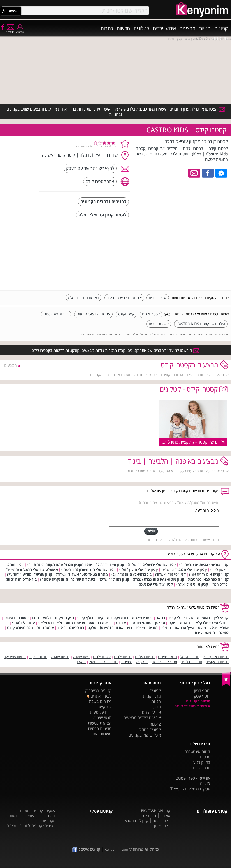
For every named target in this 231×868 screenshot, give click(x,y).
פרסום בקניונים (198, 701)
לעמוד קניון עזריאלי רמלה (102, 215)
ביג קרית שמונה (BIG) (78, 579)
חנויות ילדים (123, 656)
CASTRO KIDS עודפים (93, 314)
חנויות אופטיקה (15, 656)
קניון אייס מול (197, 584)
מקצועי (201, 38)
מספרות (126, 661)
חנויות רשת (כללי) (216, 656)
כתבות (107, 28)
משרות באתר (100, 734)
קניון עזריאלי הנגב (192, 569)
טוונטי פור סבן (140, 622)
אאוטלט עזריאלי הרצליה (39, 569)
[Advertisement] (195, 255)
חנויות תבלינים (191, 661)
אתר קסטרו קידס (100, 181)
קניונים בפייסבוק (98, 690)
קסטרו (24, 617)
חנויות (205, 28)
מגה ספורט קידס (20, 627)
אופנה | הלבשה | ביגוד (124, 297)
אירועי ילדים (164, 28)
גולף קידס (85, 617)
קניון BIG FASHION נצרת (164, 579)
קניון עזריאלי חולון (143, 569)
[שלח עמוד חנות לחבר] (194, 172)
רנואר (160, 617)
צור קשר (104, 706)
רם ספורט (76, 627)
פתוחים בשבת (100, 701)
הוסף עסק (202, 696)
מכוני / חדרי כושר (164, 661)
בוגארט (9, 617)
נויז (129, 627)
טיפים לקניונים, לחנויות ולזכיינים (30, 825)
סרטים (205, 757)
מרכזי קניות (152, 696)
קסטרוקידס (126, 314)
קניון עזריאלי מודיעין (36, 574)
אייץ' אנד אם (184, 627)
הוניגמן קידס (205, 632)
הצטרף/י (10, 31)
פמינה (224, 632)
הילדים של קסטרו (56, 314)
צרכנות (155, 724)
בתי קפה (142, 661)
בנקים (81, 661)
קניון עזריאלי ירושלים (159, 564)
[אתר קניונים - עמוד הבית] (226, 684)
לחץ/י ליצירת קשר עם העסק (90, 168)
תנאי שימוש (102, 717)
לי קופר (174, 617)
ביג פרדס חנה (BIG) (21, 579)
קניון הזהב (15, 564)
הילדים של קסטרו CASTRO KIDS (201, 323)
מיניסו (166, 627)
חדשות (123, 28)
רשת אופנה (81, 656)
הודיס (153, 627)
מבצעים (187, 28)
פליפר (140, 627)
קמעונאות (31, 815)
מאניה (185, 622)
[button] (10, 11)
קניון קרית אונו (217, 574)
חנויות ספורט (167, 656)
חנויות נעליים (145, 656)
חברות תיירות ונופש (103, 661)
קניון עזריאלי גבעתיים (212, 564)
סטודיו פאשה (142, 617)
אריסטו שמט (75, 622)
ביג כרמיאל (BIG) (138, 574)
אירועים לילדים (149, 717)
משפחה (220, 38)
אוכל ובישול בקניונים (144, 735)
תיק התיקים (64, 617)
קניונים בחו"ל (150, 729)
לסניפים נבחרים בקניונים (103, 201)
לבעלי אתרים (100, 696)
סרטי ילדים (201, 767)
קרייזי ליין (221, 617)
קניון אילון (116, 564)
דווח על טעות (100, 712)
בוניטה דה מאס (101, 622)
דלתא (47, 617)
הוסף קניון (202, 690)
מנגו (35, 617)
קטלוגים (141, 28)
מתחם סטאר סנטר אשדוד (88, 574)
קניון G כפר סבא (216, 579)
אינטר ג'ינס (45, 627)
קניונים (221, 28)
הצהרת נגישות (99, 723)
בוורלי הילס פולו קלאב (211, 622)
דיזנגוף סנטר (147, 815)
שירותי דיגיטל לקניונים (192, 706)
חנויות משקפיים (217, 661)
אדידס (121, 622)
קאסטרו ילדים (159, 323)
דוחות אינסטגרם (197, 751)
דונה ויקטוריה (117, 617)
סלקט (92, 627)
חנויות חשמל (189, 656)
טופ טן (160, 622)
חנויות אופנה (60, 656)
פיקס (202, 627)
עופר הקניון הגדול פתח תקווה (68, 564)
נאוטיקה (203, 617)
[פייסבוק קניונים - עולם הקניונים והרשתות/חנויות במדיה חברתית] (2, 26)
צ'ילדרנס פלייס (50, 622)
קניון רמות (121, 579)
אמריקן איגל (219, 627)
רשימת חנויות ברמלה (83, 297)
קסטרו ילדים (151, 314)
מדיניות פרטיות (99, 728)
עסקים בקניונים (44, 810)
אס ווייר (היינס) (111, 627)
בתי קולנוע (201, 762)
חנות (157, 706)
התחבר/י (20, 31)
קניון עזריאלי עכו (160, 584)
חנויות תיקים (38, 656)
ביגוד (61, 627)
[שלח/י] (151, 531)
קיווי (100, 617)
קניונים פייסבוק (88, 849)
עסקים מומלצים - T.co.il (190, 789)
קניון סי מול (177, 574)
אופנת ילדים (157, 297)
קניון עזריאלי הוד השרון (97, 569)
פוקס (172, 622)
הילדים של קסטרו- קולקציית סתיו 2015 (193, 442)
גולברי (188, 617)
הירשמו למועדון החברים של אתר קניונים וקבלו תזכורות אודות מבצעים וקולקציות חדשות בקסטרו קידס (112, 350)
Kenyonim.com (116, 849)
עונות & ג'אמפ (23, 622)
